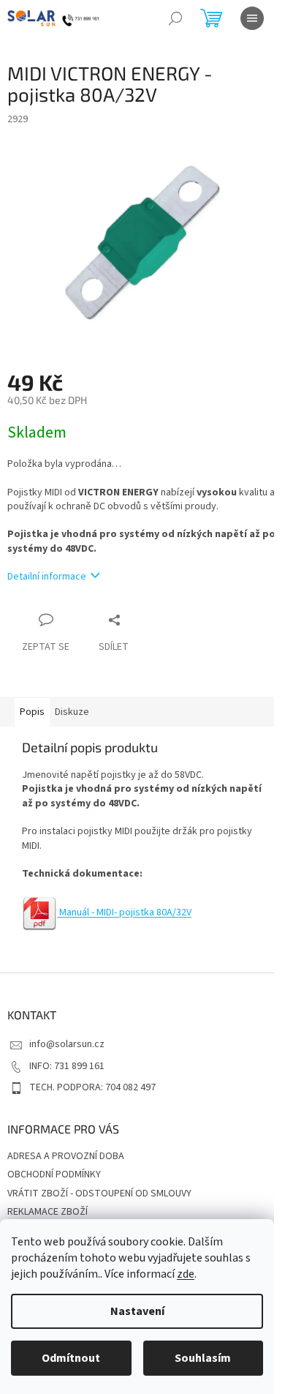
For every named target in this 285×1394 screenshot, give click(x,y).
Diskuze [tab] (72, 712)
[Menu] (252, 18)
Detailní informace (46, 576)
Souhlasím (203, 1358)
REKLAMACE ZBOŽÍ (47, 1211)
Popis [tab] (32, 712)
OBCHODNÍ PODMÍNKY (54, 1174)
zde (185, 1274)
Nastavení (137, 1311)
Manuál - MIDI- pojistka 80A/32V (125, 912)
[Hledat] (175, 18)
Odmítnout (71, 1358)
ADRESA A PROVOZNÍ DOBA (65, 1156)
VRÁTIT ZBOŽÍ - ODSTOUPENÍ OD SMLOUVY (99, 1193)
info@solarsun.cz (66, 1044)
